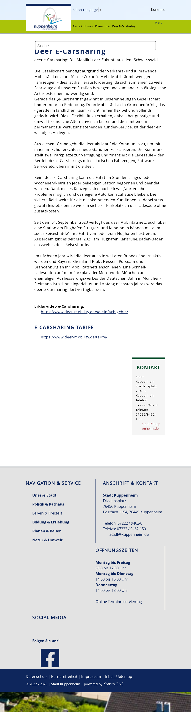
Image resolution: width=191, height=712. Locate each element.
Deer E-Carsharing (123, 26)
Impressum (91, 676)
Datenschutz (36, 676)
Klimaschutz (102, 26)
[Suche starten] (35, 54)
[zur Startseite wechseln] (48, 29)
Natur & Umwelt (83, 26)
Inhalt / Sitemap (118, 676)
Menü (158, 22)
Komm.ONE (113, 683)
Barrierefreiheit (64, 676)
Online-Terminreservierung (119, 601)
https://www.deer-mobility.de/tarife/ (74, 337)
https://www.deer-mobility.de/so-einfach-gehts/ (84, 311)
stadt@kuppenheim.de (151, 426)
